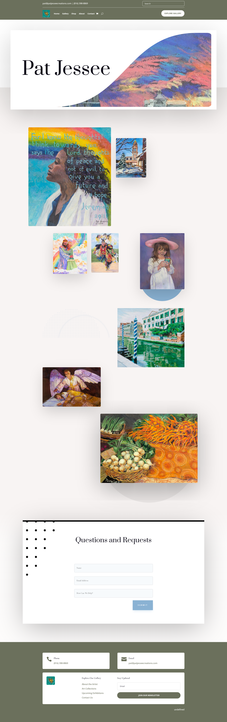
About (82, 13)
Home (56, 13)
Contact (91, 13)
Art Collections (89, 688)
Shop (73, 13)
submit (143, 605)
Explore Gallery (172, 13)
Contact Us (87, 697)
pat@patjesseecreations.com (57, 3)
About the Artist (90, 684)
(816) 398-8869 (81, 3)
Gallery (65, 13)
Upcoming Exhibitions (93, 693)
